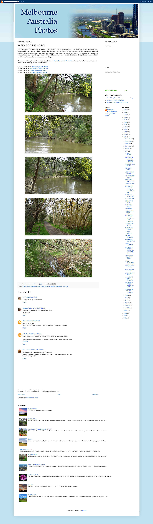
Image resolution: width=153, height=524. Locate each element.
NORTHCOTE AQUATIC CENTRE (129, 257)
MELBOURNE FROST (129, 201)
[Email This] (47, 284)
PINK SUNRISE (32, 409)
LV (23, 297)
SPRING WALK (32, 419)
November (128, 141)
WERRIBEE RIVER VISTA (129, 195)
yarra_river (65, 286)
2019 (125, 127)
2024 (125, 115)
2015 (125, 137)
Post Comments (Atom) (31, 397)
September (128, 146)
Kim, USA (25, 333)
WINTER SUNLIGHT (129, 236)
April (126, 300)
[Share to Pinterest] (54, 284)
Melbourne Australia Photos (112, 110)
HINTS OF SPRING (128, 154)
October (127, 144)
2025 (125, 112)
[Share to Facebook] (53, 284)
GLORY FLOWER (33, 474)
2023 (125, 117)
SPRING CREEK (32, 454)
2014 (125, 310)
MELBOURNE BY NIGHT (130, 176)
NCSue (25, 321)
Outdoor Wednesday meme (38, 70)
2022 (125, 119)
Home (58, 394)
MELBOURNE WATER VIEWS (36, 464)
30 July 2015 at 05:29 (33, 321)
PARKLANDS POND (128, 205)
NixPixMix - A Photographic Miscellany (117, 102)
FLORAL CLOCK (129, 184)
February (128, 305)
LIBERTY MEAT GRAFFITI (129, 172)
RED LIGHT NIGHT (128, 168)
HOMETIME (128, 209)
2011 (125, 318)
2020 (125, 124)
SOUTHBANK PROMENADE (130, 240)
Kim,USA (25, 341)
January (127, 307)
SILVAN (30, 439)
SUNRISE (30, 485)
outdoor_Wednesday (32, 286)
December (128, 139)
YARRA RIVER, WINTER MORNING (129, 291)
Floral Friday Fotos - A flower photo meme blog (120, 98)
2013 (125, 313)
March (127, 303)
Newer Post (21, 394)
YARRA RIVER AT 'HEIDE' (130, 164)
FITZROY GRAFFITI (128, 232)
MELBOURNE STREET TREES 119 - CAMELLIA (129, 285)
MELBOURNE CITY (25, 449)
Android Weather (111, 90)
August (127, 148)
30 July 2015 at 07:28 (35, 333)
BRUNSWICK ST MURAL (129, 266)
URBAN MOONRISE (129, 244)
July (126, 151)
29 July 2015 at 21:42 (39, 308)
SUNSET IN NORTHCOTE (129, 180)
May (126, 298)
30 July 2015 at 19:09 (37, 350)
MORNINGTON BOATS (129, 224)
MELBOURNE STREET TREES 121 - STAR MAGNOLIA (129, 218)
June (126, 295)
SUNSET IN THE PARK (129, 273)
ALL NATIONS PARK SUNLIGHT (129, 278)
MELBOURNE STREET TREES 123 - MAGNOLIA (129, 159)
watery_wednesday (45, 286)
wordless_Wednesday (56, 286)
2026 (125, 110)
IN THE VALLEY (129, 198)
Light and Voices (27, 308)
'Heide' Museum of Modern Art (63, 61)
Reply (24, 302)
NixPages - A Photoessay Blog (115, 100)
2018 (125, 129)
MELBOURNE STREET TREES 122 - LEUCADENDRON (129, 189)
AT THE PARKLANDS (129, 262)
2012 (125, 315)
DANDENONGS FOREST (129, 269)
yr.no (126, 90)
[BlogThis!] (49, 284)
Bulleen (24, 286)
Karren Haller (27, 350)
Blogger (84, 510)
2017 (125, 132)
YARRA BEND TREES (129, 228)
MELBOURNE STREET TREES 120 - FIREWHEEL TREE (129, 250)
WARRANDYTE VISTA (129, 212)
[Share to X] (51, 284)
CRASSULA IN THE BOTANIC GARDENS (39, 429)
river (39, 286)
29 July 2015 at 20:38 (31, 297)
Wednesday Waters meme (40, 66)
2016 (125, 134)
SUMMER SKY (32, 495)
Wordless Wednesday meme (38, 72)
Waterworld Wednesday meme (39, 68)
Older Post (95, 394)
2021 (125, 122)
